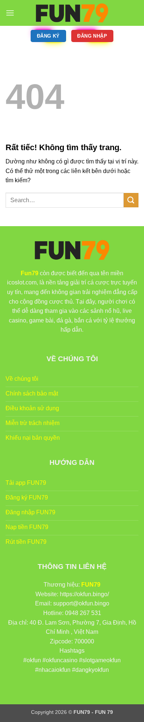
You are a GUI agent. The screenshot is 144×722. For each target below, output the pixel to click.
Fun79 (29, 273)
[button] (10, 13)
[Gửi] (131, 200)
